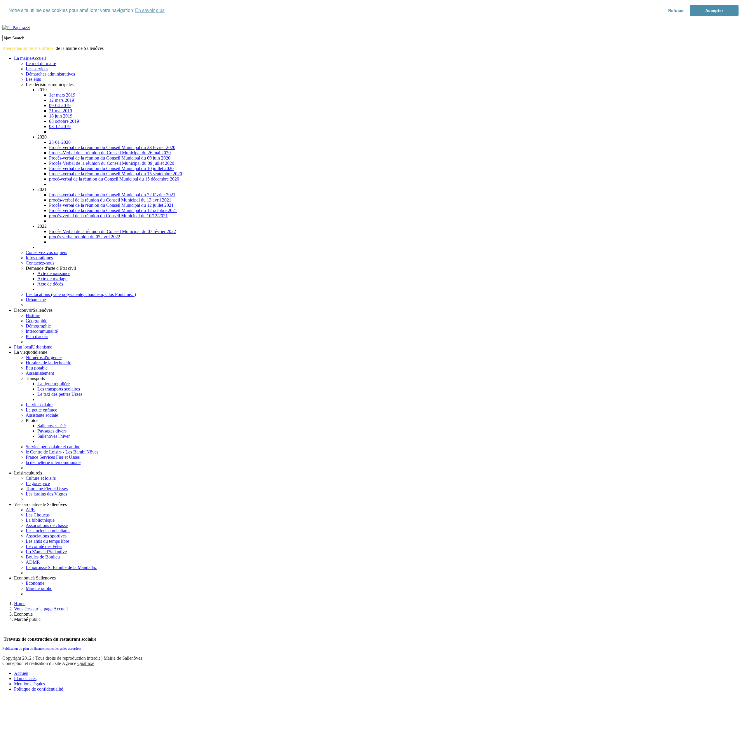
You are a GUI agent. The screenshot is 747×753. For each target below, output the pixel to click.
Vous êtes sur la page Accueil (41, 608)
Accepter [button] (714, 10)
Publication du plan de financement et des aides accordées (41, 649)
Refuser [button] (676, 10)
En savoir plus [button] (150, 10)
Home (19, 603)
